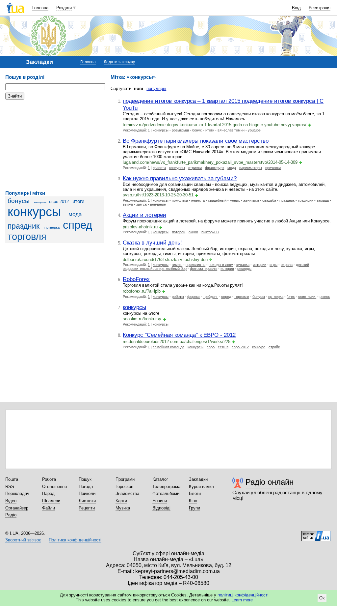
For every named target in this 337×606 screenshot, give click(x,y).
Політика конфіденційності (75, 539)
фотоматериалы (203, 269)
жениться (251, 200)
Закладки (198, 479)
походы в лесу (221, 265)
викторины (40, 202)
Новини (159, 500)
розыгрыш (180, 130)
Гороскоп (124, 486)
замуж (141, 204)
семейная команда (168, 347)
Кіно (193, 500)
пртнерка (52, 227)
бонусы (19, 200)
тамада (323, 200)
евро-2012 (59, 201)
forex (291, 297)
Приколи (87, 493)
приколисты (195, 265)
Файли (48, 507)
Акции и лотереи (144, 215)
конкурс (258, 347)
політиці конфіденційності (243, 594)
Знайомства (127, 493)
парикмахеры (250, 168)
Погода (86, 486)
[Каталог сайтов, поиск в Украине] (315, 533)
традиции (305, 200)
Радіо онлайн (270, 481)
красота (159, 168)
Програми (125, 479)
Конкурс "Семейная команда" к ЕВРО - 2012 (179, 335)
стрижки (195, 168)
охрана (287, 265)
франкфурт (214, 168)
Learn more (242, 599)
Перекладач (17, 493)
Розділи (64, 7)
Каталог (160, 479)
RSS (9, 486)
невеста (198, 200)
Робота (49, 479)
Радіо (10, 514)
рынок (325, 297)
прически (273, 168)
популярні (156, 88)
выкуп (128, 204)
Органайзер (16, 507)
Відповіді (161, 507)
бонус (197, 130)
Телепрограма (166, 486)
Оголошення (54, 486)
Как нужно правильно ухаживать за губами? (180, 178)
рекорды (244, 269)
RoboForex (136, 279)
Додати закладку (119, 62)
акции (193, 232)
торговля (27, 236)
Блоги (195, 493)
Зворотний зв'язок (23, 539)
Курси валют (202, 486)
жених (235, 200)
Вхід (296, 7)
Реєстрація (319, 7)
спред (77, 225)
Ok (322, 597)
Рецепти (87, 507)
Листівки (87, 500)
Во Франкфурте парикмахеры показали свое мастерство (196, 140)
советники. (307, 297)
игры (273, 265)
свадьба (269, 200)
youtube (254, 130)
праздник (23, 226)
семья (223, 347)
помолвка (180, 200)
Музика (123, 507)
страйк (274, 347)
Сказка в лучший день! (152, 242)
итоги (78, 201)
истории (259, 265)
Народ (48, 493)
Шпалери (51, 500)
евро (211, 347)
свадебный (217, 200)
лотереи (178, 232)
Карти (121, 500)
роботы (178, 297)
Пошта (11, 479)
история (227, 269)
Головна (40, 7)
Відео (10, 500)
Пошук (85, 479)
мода (75, 214)
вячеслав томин (231, 130)
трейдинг (210, 297)
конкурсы (34, 212)
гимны (177, 265)
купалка (242, 265)
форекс (193, 297)
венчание (158, 204)
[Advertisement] (54, 145)
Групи (194, 507)
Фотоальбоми (165, 493)
